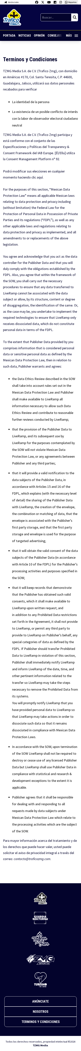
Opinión (39, 35)
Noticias (24, 35)
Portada (9, 35)
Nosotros (40, 1011)
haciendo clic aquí (30, 177)
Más (69, 35)
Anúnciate (40, 1001)
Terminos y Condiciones (40, 1022)
